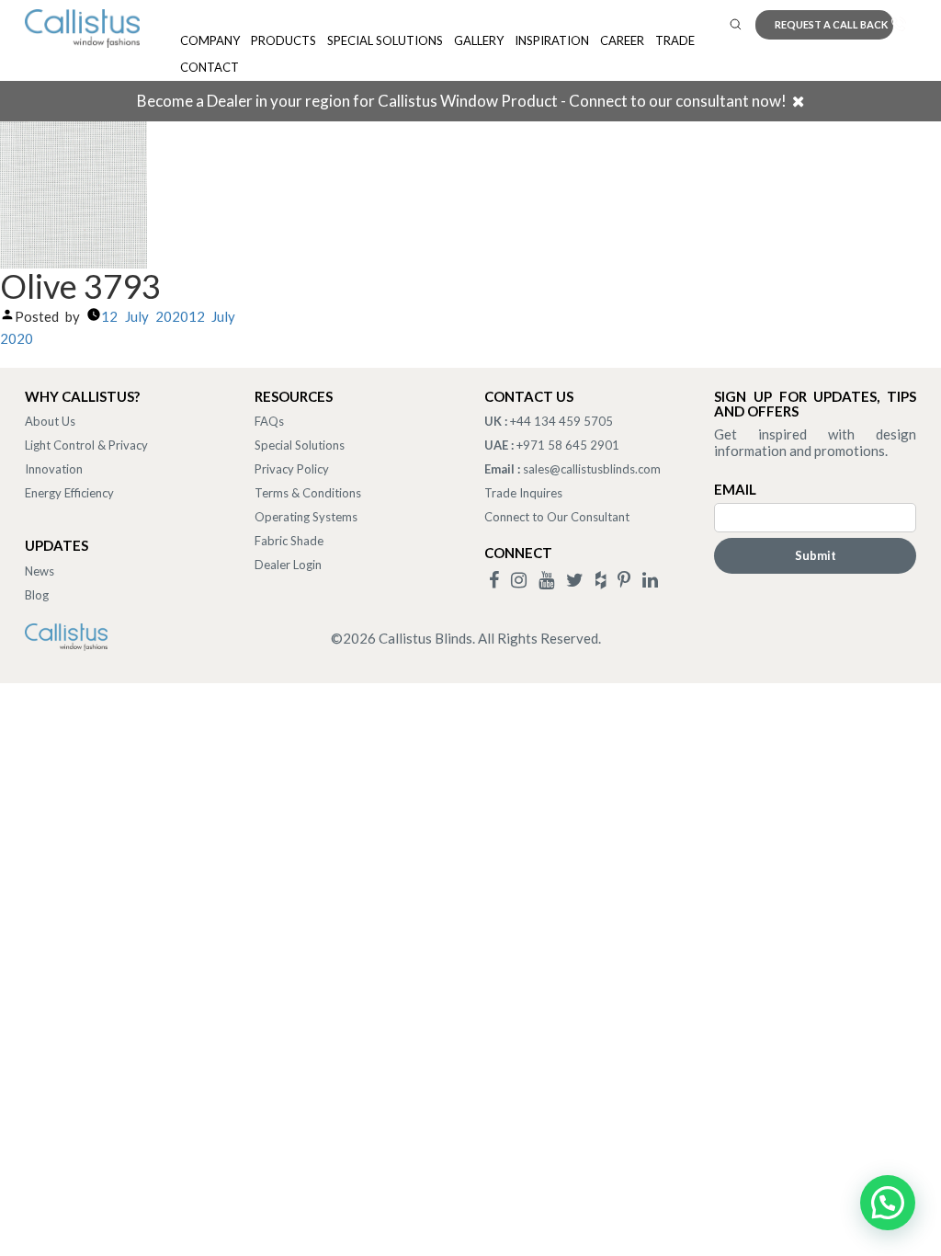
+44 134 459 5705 (561, 421)
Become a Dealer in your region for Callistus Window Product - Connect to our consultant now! (462, 100)
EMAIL (735, 489)
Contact (209, 67)
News (39, 571)
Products (283, 40)
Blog (37, 595)
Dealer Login (288, 564)
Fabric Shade (289, 540)
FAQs (269, 421)
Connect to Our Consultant (556, 516)
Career (622, 40)
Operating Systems (306, 516)
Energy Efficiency (69, 492)
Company (210, 40)
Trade (675, 40)
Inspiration (552, 40)
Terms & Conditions (308, 492)
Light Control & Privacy (86, 445)
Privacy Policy (292, 469)
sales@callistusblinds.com (592, 469)
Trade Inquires (523, 492)
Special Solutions (385, 40)
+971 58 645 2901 (567, 445)
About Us (50, 421)
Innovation (54, 469)
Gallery (479, 40)
